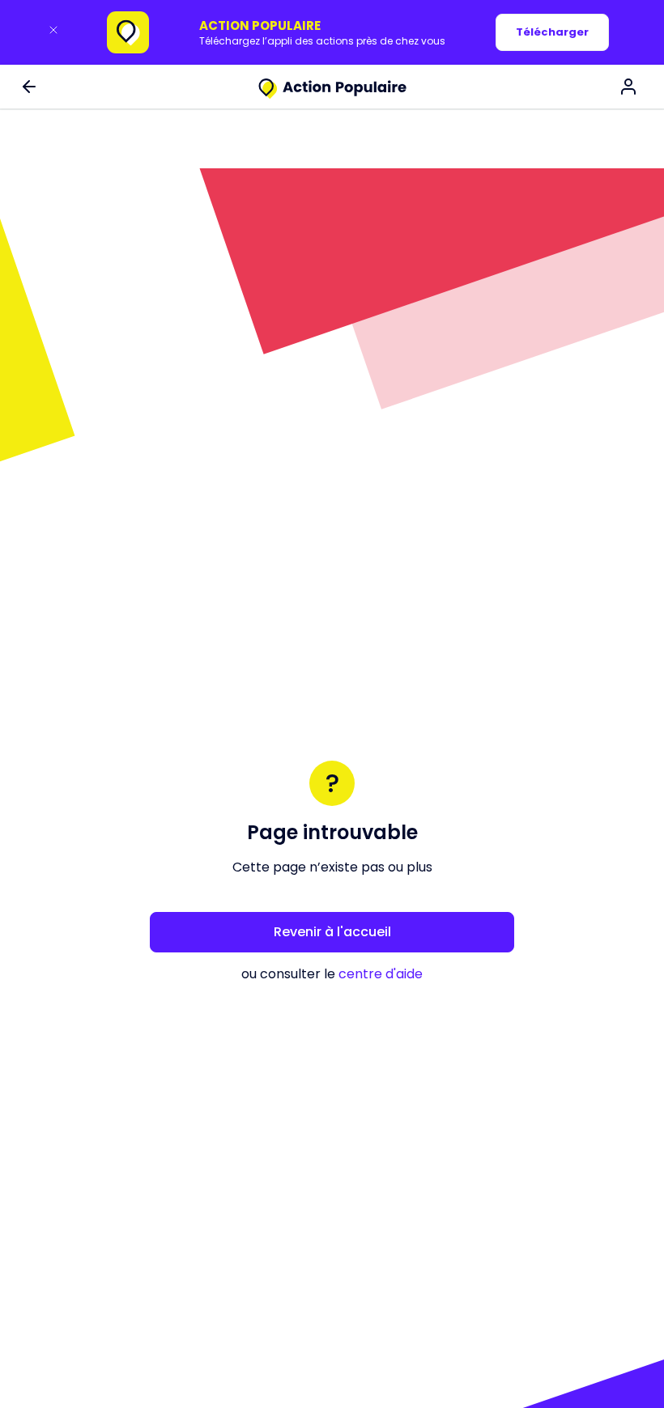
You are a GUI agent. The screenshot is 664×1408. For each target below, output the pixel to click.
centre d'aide (380, 974)
